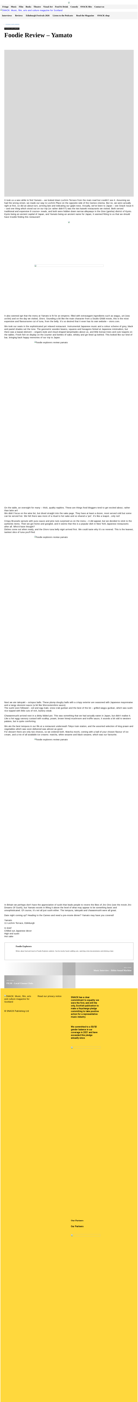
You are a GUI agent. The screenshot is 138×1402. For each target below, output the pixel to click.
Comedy (74, 6)
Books (28, 6)
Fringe (5, 6)
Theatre (37, 6)
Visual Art (48, 6)
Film (21, 6)
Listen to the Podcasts (63, 15)
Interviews (7, 15)
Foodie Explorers (12, 24)
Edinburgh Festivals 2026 (37, 15)
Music (14, 6)
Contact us (99, 6)
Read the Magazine (85, 15)
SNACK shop (103, 15)
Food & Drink (61, 6)
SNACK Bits (86, 6)
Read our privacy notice (50, 996)
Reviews (19, 15)
